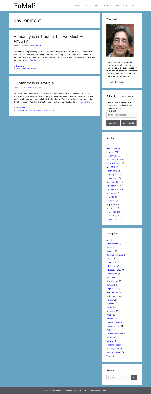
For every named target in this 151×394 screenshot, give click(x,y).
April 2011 (110, 208)
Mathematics (112, 296)
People (109, 315)
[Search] (134, 378)
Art (107, 240)
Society (109, 337)
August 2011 (111, 193)
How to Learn (112, 281)
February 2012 (112, 174)
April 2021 (110, 144)
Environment (20, 66)
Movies (109, 300)
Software (110, 341)
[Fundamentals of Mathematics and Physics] (25, 5)
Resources (120, 5)
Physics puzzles (113, 326)
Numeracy (111, 311)
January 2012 (112, 178)
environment (32, 68)
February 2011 (112, 216)
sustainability (50, 110)
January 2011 (112, 219)
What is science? (113, 352)
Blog (133, 5)
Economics (111, 262)
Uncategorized (112, 348)
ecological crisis (22, 110)
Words (109, 356)
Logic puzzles (112, 289)
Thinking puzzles (113, 345)
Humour (110, 285)
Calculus (110, 251)
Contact (97, 5)
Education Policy (113, 270)
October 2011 (112, 186)
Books (106, 5)
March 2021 (111, 148)
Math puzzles (112, 292)
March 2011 (111, 212)
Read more (35, 60)
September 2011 (113, 189)
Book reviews (112, 244)
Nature (109, 307)
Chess (109, 259)
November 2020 (113, 163)
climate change (21, 68)
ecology (32, 110)
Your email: (111, 111)
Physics (109, 319)
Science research (114, 334)
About (86, 5)
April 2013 (110, 167)
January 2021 (112, 156)
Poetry (109, 330)
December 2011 (113, 182)
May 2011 (110, 204)
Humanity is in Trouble (34, 83)
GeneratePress (100, 390)
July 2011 (110, 197)
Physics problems (114, 322)
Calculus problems (114, 255)
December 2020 (113, 159)
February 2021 (112, 152)
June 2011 (110, 201)
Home (77, 5)
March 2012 (111, 171)
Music (109, 304)
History (109, 277)
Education (110, 266)
